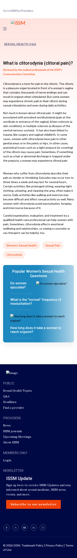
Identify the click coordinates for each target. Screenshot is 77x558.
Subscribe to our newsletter (33, 504)
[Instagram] (43, 527)
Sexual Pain (52, 245)
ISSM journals (12, 431)
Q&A (6, 396)
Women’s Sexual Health (21, 245)
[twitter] (16, 527)
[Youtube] (25, 527)
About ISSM (11, 442)
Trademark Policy (32, 545)
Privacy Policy (54, 545)
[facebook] (6, 527)
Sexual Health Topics (17, 390)
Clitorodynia (14, 254)
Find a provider (13, 408)
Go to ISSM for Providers (18, 10)
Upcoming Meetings (17, 437)
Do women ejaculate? (18, 285)
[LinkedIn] (34, 527)
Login (7, 460)
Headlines (9, 402)
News (7, 425)
